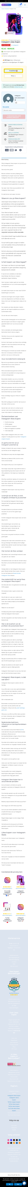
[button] (5, 40)
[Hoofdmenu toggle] (25, 4)
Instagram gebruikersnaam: (20, 97)
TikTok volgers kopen (14, 1102)
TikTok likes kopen (14, 1104)
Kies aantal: (6, 107)
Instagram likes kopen (14, 1095)
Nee (18, 1184)
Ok (9, 1184)
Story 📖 (13, 76)
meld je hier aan (18, 87)
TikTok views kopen (14, 1106)
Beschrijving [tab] (4, 159)
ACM (22, 729)
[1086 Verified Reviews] (14, 995)
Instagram (15, 45)
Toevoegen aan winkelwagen (13, 116)
